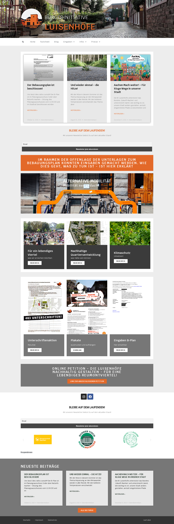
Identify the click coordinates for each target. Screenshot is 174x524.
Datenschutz (52, 520)
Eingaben (67, 42)
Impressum (39, 520)
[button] (23, 41)
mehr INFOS (120, 350)
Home (32, 42)
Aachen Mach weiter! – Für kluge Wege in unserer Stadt (130, 88)
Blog (56, 42)
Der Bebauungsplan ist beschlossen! (36, 475)
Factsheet (45, 42)
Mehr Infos (34, 263)
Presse (94, 42)
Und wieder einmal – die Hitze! (85, 474)
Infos (81, 42)
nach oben (147, 520)
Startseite (26, 520)
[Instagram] (84, 397)
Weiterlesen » (32, 110)
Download (77, 350)
